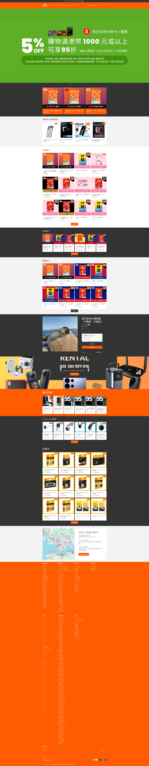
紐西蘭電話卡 (45, 594)
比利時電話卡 (61, 638)
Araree (43, 688)
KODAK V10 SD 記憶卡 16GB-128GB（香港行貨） (50, 516)
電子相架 (60, 580)
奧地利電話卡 (61, 634)
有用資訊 (76, 632)
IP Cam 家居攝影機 (62, 575)
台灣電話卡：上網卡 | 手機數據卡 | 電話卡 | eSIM (74, 111)
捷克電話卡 (61, 677)
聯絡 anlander (77, 636)
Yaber (43, 632)
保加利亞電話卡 (62, 671)
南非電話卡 (61, 724)
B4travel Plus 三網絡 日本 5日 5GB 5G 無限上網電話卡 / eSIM (66, 195)
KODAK (43, 618)
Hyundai (44, 685)
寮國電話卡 (61, 683)
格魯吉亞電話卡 (62, 734)
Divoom (43, 645)
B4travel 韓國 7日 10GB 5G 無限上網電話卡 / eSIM (66, 304)
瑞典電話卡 (61, 632)
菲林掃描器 (61, 584)
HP (43, 620)
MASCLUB (44, 677)
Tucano (43, 712)
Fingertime (44, 692)
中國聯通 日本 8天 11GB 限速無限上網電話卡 (82, 195)
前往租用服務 (74, 374)
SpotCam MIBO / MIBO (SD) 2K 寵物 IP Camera (80, 435)
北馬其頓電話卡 (62, 739)
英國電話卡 (44, 596)
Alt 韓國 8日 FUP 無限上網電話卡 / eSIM (50, 304)
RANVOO (44, 641)
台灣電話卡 (44, 572)
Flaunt (43, 671)
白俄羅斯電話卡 (62, 728)
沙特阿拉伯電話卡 (62, 720)
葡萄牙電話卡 (61, 620)
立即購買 (92, 347)
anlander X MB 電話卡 (46, 649)
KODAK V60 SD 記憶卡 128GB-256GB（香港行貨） (82, 493)
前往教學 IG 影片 (83, 554)
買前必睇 (76, 634)
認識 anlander (77, 618)
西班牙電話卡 (61, 622)
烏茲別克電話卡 (62, 702)
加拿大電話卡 (45, 590)
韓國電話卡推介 (94, 570)
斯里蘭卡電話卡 (62, 669)
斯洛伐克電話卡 (62, 665)
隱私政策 (62, 764)
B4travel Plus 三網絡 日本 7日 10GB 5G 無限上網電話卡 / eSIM (98, 195)
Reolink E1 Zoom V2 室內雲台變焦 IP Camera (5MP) (58, 435)
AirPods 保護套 (61, 606)
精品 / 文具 (77, 588)
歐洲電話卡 (44, 599)
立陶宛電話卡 (61, 690)
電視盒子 (60, 592)
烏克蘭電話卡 (61, 657)
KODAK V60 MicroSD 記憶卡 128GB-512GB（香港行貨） (82, 470)
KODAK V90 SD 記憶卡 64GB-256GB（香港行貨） (66, 493)
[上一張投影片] (68, 84)
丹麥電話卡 (61, 647)
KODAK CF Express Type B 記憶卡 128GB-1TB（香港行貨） (65, 470)
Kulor (43, 704)
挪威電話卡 (61, 653)
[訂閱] (62, 749)
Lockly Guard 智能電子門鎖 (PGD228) (69, 409)
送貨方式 (76, 622)
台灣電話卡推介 (94, 568)
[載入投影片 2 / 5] (73, 84)
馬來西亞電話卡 (45, 576)
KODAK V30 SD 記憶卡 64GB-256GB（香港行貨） (98, 493)
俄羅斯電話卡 (61, 710)
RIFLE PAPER (44, 669)
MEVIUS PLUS (44, 665)
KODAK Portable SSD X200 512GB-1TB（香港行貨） (98, 470)
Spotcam (44, 624)
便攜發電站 (61, 596)
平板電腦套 (61, 604)
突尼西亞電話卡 (62, 726)
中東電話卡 (44, 607)
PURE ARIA (44, 681)
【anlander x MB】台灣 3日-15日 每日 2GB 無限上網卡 (47, 247)
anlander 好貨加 (47, 764)
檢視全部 (74, 224)
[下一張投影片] (81, 84)
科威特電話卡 (61, 716)
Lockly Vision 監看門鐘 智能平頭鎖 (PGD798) (58, 409)
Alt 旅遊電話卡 (45, 647)
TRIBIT (43, 634)
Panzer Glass (44, 690)
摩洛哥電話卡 (61, 718)
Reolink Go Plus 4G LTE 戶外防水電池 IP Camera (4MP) (47, 435)
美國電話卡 (44, 588)
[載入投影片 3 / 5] (74, 84)
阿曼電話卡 (61, 743)
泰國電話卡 (44, 586)
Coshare (44, 675)
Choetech (44, 655)
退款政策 (58, 764)
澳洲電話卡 (44, 592)
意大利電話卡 (61, 618)
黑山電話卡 (61, 696)
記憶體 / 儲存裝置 (62, 566)
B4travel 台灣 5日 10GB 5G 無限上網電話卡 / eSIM (80, 247)
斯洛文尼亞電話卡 (62, 700)
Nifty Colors (44, 710)
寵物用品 (76, 586)
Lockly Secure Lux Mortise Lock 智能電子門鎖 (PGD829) (80, 409)
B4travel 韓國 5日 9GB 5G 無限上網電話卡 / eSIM (82, 281)
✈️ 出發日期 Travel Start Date (89, 335)
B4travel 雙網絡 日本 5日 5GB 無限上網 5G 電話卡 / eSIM (50, 195)
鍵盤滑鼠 (60, 590)
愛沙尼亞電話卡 (62, 679)
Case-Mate (44, 706)
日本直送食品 (77, 576)
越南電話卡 (44, 584)
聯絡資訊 (74, 764)
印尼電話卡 (44, 582)
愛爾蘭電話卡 (61, 651)
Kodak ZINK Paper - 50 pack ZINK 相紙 (82, 515)
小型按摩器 (77, 568)
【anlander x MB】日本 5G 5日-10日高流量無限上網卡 (66, 171)
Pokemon (44, 698)
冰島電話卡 (61, 643)
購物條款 (76, 626)
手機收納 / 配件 (61, 610)
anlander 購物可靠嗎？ (79, 620)
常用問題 (76, 624)
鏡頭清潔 (76, 590)
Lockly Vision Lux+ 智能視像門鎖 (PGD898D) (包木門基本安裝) (101, 409)
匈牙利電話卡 (61, 661)
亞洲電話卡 (44, 601)
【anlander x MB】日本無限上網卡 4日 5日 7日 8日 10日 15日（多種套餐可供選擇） (50, 171)
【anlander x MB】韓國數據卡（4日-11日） (65, 281)
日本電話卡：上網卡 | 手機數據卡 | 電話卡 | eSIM (53, 111)
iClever (43, 630)
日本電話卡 (44, 568)
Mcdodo (44, 661)
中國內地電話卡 (45, 578)
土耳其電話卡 (61, 641)
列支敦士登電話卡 (62, 688)
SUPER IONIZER (45, 663)
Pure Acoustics (45, 636)
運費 (86, 326)
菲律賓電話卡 (61, 655)
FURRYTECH (44, 700)
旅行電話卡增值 (78, 630)
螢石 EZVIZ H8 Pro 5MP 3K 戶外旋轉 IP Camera (69, 434)
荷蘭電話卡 (61, 626)
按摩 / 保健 (77, 584)
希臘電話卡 (61, 667)
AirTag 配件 (61, 608)
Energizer (44, 638)
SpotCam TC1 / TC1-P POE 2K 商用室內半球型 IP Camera (101, 435)
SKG (43, 696)
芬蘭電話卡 (61, 649)
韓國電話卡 (44, 570)
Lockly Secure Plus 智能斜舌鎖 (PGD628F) (47, 409)
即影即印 (60, 582)
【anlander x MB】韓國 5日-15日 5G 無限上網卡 (50, 281)
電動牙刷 (76, 570)
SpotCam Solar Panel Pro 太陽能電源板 (90, 434)
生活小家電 (77, 582)
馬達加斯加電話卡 (62, 741)
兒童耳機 (60, 598)
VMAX (43, 673)
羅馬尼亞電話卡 (62, 698)
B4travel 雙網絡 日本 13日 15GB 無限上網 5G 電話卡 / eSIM (66, 218)
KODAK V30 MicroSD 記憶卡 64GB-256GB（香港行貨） (49, 470)
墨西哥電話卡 (61, 663)
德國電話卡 (61, 636)
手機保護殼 (61, 600)
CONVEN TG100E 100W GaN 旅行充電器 (66, 140)
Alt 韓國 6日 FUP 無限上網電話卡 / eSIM (98, 281)
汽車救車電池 (61, 594)
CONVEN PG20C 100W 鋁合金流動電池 (82, 139)
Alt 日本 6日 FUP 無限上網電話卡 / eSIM (82, 218)
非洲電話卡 (44, 605)
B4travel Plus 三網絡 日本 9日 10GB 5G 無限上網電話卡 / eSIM (50, 218)
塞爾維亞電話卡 (62, 722)
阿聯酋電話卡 (61, 659)
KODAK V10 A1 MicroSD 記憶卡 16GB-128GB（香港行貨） (66, 516)
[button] (51, 5)
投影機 (60, 578)
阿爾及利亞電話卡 (62, 704)
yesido (43, 667)
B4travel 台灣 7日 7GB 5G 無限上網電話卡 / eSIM (101, 247)
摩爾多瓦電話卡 (62, 694)
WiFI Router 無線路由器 (63, 568)
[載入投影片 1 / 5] (71, 84)
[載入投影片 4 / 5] (76, 84)
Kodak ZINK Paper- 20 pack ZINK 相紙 (98, 515)
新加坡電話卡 (45, 574)
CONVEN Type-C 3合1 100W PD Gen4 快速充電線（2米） (50, 140)
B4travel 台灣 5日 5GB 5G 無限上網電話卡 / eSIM (69, 247)
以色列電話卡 (61, 630)
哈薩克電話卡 (61, 681)
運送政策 (70, 764)
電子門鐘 (60, 573)
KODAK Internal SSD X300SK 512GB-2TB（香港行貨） (50, 493)
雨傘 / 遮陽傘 (77, 580)
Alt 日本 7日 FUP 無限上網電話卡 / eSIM (98, 218)
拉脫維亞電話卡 (62, 685)
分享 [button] (84, 352)
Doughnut (44, 708)
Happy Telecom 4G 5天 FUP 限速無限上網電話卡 (98, 171)
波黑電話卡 (61, 730)
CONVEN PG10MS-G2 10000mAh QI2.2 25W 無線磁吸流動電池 (98, 140)
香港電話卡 (44, 566)
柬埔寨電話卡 (61, 645)
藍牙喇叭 (60, 586)
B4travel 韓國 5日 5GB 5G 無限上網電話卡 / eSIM (98, 304)
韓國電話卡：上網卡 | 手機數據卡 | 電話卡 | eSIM (96, 111)
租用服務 (76, 628)
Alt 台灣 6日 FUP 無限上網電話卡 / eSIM (90, 246)
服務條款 (66, 764)
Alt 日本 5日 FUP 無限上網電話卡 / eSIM (82, 171)
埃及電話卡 (61, 714)
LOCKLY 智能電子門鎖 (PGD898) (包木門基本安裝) (90, 409)
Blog (75, 638)
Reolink (43, 622)
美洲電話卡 (44, 603)
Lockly (43, 651)
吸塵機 (76, 572)
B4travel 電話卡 (45, 653)
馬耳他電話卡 (61, 692)
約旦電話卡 (61, 736)
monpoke (44, 679)
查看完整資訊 (98, 352)
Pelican (43, 659)
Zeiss (43, 683)
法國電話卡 (61, 628)
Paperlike (44, 694)
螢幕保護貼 (61, 602)
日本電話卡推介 (94, 566)
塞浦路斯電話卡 (62, 675)
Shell (43, 643)
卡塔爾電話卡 (61, 708)
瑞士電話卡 (61, 624)
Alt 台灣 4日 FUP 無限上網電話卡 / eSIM (58, 246)
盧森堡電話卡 (61, 706)
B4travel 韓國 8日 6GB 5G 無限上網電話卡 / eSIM (82, 304)
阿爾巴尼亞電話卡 (62, 712)
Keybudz (44, 657)
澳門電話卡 (44, 580)
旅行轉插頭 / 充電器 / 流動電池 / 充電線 (66, 571)
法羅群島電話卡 (62, 732)
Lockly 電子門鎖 (78, 566)
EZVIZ (43, 628)
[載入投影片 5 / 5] (78, 84)
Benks (43, 702)
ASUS (43, 626)
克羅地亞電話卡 (62, 673)
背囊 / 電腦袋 (77, 578)
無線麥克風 (61, 588)
